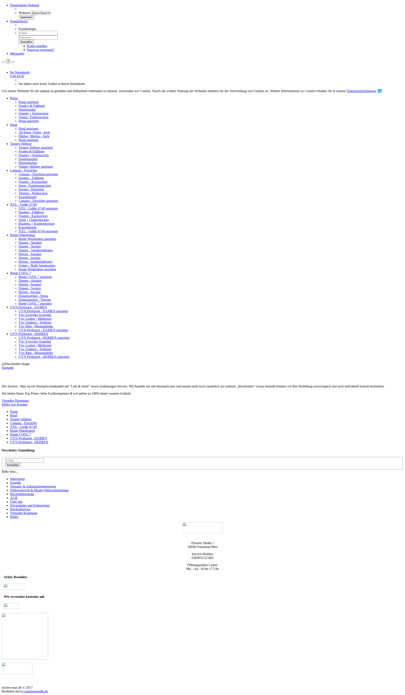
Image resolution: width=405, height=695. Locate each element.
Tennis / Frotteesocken (34, 117)
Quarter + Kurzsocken (33, 113)
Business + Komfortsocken (37, 223)
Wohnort (24, 13)
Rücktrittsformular (22, 494)
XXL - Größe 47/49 (23, 204)
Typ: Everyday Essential (35, 315)
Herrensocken (28, 163)
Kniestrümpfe (28, 197)
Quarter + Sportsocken (34, 155)
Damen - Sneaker (30, 242)
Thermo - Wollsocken (33, 193)
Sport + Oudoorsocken (34, 220)
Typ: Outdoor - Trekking (35, 322)
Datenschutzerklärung (361, 91)
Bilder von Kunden (14, 404)
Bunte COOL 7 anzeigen (35, 277)
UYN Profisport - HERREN (29, 334)
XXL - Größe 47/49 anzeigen (38, 208)
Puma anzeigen (29, 102)
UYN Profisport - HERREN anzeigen (44, 337)
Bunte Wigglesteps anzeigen (37, 239)
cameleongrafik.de (35, 691)
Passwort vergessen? (40, 50)
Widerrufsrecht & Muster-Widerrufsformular (39, 490)
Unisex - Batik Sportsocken (37, 265)
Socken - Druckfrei (31, 189)
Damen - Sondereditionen (36, 250)
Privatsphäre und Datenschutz (30, 505)
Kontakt (15, 482)
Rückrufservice (20, 509)
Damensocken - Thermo (35, 299)
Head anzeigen (28, 128)
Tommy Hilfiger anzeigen (36, 147)
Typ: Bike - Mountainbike (36, 326)
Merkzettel (17, 53)
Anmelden (13, 465)
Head (13, 125)
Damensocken (28, 159)
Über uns (16, 501)
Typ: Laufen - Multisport (35, 318)
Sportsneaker (27, 109)
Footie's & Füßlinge (32, 106)
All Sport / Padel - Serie (34, 132)
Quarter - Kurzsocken (33, 182)
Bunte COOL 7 (20, 273)
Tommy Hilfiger (21, 144)
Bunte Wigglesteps (22, 235)
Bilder (14, 517)
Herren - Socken (29, 258)
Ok (380, 91)
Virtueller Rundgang (15, 400)
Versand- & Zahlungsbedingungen (33, 486)
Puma (14, 98)
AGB (14, 498)
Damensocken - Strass (33, 296)
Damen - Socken (30, 246)
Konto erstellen (37, 46)
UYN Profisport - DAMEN (28, 307)
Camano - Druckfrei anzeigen (38, 174)
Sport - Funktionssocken (35, 185)
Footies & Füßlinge (31, 151)
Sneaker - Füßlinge (31, 178)
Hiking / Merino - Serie (34, 136)
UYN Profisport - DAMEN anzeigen (43, 311)
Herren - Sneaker (30, 254)
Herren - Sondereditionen (35, 261)
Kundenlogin (19, 21)
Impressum (17, 479)
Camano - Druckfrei (23, 170)
